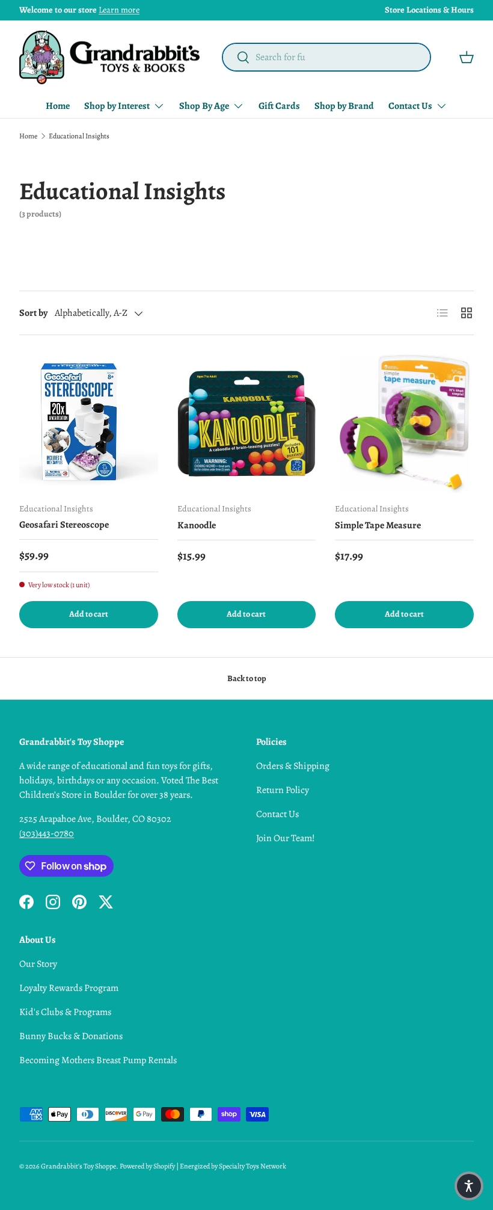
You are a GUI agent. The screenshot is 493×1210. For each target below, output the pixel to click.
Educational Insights (79, 136)
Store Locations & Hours (429, 10)
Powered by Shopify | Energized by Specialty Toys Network (203, 1166)
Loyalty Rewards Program (68, 988)
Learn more (119, 10)
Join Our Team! (285, 838)
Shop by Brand (344, 106)
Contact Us (277, 814)
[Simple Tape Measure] (404, 423)
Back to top (246, 678)
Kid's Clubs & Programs (65, 1012)
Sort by (33, 312)
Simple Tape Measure (378, 525)
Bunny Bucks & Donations (71, 1036)
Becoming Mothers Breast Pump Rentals (98, 1060)
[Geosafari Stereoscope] (88, 423)
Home (58, 106)
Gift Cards (279, 106)
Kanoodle (196, 525)
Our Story (38, 964)
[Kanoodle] (246, 423)
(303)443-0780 (46, 833)
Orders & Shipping (292, 766)
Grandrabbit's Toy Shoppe (78, 1166)
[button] (466, 57)
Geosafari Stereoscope (64, 524)
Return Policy (282, 790)
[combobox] (326, 57)
